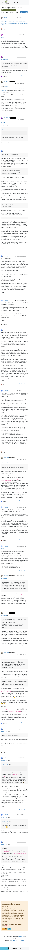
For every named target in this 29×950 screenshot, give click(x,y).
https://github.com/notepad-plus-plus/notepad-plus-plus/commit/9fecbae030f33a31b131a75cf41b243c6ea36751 (14, 23)
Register (5, 928)
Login (9, 928)
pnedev (5, 34)
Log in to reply (24, 12)
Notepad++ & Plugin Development (9, 9)
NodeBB (13, 940)
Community (14, 2)
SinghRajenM (7, 117)
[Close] (26, 903)
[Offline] (2, 17)
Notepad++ (21, 936)
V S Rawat (6, 150)
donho (5, 17)
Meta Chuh (6, 81)
